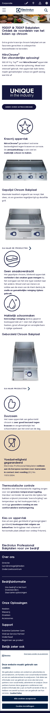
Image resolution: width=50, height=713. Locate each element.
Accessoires (7, 618)
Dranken (6, 615)
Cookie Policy (16, 693)
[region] (25, 680)
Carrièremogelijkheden (13, 565)
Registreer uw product (12, 640)
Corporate (7, 3)
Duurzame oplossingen (16, 592)
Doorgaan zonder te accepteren (36, 654)
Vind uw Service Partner (13, 633)
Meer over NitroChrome (19, 107)
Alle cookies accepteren (25, 698)
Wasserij (6, 612)
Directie (6, 562)
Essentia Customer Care (13, 630)
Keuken (5, 608)
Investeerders (12, 589)
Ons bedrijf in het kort (15, 587)
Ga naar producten (15, 388)
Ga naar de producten (15, 248)
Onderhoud (7, 636)
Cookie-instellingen (25, 706)
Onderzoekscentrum (12, 569)
